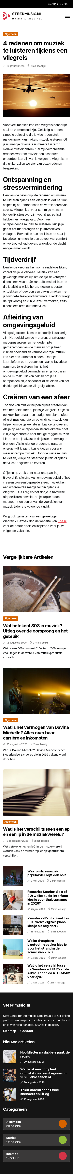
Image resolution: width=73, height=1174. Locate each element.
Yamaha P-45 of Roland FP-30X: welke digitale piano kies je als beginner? (48, 922)
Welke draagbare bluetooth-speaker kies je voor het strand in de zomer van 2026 (47, 946)
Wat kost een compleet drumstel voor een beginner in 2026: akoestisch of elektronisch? (43, 1073)
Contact (26, 1031)
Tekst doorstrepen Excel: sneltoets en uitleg (39, 1092)
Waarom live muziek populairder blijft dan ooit (46, 873)
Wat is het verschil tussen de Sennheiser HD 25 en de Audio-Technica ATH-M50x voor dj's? (48, 971)
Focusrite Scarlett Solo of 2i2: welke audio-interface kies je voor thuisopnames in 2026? (47, 897)
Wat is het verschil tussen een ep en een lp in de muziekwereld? (36, 831)
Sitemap (9, 1031)
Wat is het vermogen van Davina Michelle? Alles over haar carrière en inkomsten (36, 733)
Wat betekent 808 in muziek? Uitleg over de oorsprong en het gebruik (35, 631)
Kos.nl (62, 521)
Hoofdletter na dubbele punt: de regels (45, 1054)
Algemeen (10, 34)
